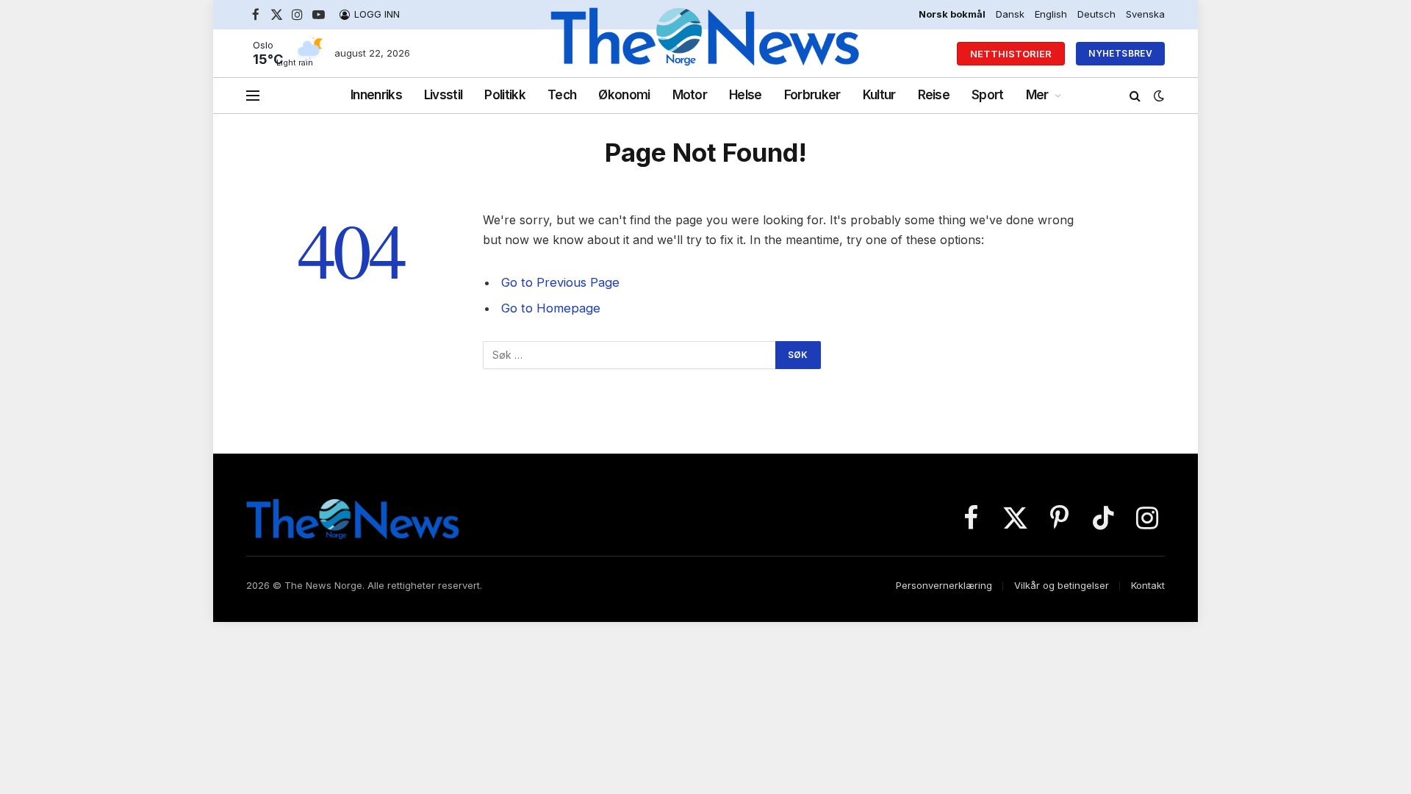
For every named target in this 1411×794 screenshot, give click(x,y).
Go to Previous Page (560, 282)
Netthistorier (1011, 54)
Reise (934, 94)
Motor (690, 94)
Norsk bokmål (952, 14)
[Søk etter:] (630, 355)
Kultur (879, 94)
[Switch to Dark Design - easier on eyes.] (1157, 95)
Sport (988, 94)
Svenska (1145, 14)
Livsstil (443, 94)
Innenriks (376, 94)
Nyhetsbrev (1120, 53)
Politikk (504, 94)
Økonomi (624, 94)
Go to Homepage (550, 308)
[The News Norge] (705, 54)
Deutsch (1096, 14)
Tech (561, 94)
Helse (745, 94)
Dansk (1010, 14)
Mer (1037, 94)
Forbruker (812, 94)
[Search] (1135, 95)
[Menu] (252, 95)
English (1051, 14)
